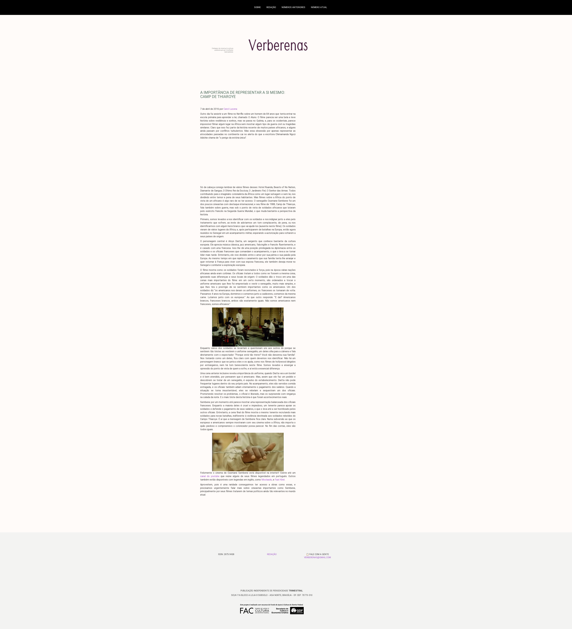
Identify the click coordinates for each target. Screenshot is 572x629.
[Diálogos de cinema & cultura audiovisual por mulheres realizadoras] (288, 51)
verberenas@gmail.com (317, 557)
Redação (271, 7)
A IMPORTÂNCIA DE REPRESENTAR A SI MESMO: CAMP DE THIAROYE (242, 94)
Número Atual (319, 7)
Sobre (257, 7)
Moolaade (266, 479)
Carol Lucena (230, 109)
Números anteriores (293, 7)
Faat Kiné (280, 479)
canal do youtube (209, 476)
